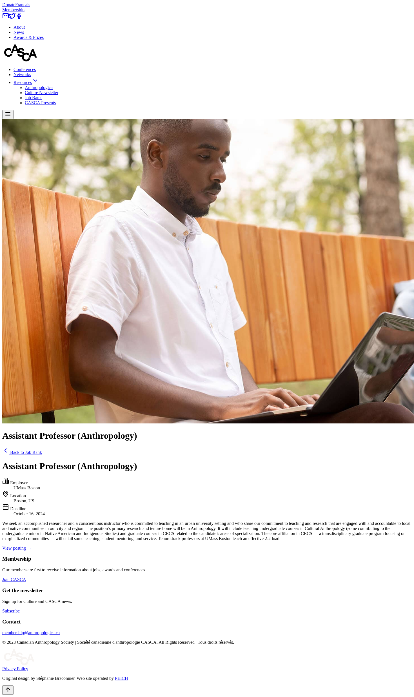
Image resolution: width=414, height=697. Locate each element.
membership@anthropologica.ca (31, 632)
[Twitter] (12, 17)
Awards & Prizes (29, 37)
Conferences (25, 69)
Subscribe (11, 611)
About (19, 27)
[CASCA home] (20, 59)
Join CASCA (14, 579)
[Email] (5, 17)
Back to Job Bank (26, 452)
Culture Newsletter (41, 92)
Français (22, 4)
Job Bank (33, 97)
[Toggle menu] (8, 114)
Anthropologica (39, 87)
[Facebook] (19, 17)
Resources (23, 82)
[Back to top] (8, 690)
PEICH (121, 678)
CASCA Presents (40, 102)
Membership (13, 9)
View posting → (17, 548)
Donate (8, 4)
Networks (22, 74)
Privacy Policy (15, 668)
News (19, 32)
